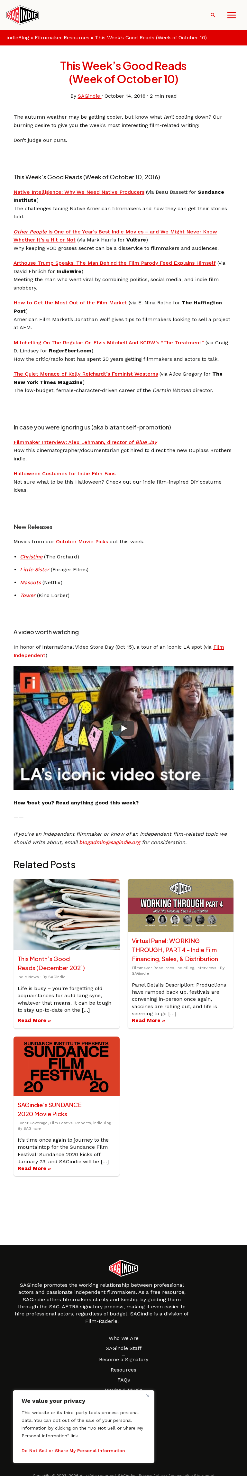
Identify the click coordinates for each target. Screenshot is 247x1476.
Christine (31, 557)
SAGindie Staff (124, 1348)
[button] (213, 15)
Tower (27, 595)
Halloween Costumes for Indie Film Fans (64, 473)
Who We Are (124, 1338)
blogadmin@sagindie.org (109, 842)
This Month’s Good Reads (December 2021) (51, 963)
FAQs (123, 1380)
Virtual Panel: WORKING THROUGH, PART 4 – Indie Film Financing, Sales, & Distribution (175, 949)
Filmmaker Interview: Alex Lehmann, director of (85, 442)
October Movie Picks (82, 541)
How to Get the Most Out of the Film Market (70, 303)
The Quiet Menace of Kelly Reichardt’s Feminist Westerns (86, 374)
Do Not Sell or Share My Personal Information (73, 1450)
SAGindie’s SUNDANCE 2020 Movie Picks (50, 1109)
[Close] (147, 1396)
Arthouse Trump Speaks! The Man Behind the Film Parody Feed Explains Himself (115, 263)
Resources (123, 1370)
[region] (83, 1426)
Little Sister (34, 569)
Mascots (30, 582)
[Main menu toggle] (232, 15)
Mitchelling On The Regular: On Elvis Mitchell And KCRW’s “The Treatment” (109, 342)
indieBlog (17, 37)
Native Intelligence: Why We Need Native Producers (79, 192)
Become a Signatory (123, 1359)
